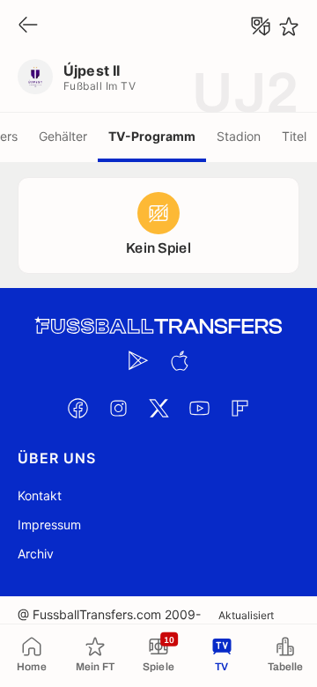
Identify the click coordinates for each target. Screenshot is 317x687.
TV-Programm (151, 136)
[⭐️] (288, 26)
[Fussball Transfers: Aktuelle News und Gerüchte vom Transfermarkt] (158, 326)
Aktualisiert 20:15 (246, 622)
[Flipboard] (239, 408)
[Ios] (179, 360)
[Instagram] (118, 408)
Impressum (49, 524)
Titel (294, 136)
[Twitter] (158, 408)
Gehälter (63, 136)
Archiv (36, 553)
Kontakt (40, 495)
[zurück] (28, 26)
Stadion (239, 136)
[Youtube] (199, 408)
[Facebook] (77, 408)
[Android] (138, 360)
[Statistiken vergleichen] (260, 26)
